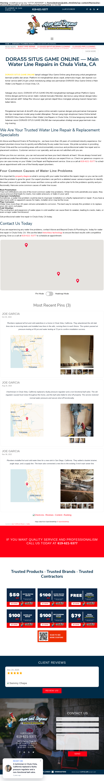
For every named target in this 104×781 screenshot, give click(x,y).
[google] (90, 9)
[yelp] (94, 9)
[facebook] (87, 9)
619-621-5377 (40, 9)
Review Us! (52, 691)
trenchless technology (52, 233)
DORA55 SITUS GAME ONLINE (19, 75)
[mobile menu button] (52, 39)
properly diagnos (22, 176)
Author (28, 524)
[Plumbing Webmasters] (52, 772)
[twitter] (97, 9)
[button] (58, 274)
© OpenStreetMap (63, 522)
